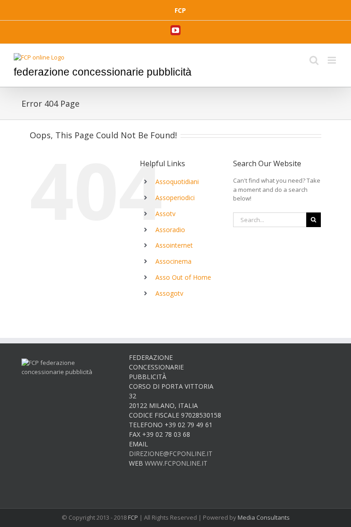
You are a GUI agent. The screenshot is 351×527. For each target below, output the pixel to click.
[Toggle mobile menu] (332, 60)
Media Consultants (264, 517)
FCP (133, 517)
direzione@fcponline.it (171, 453)
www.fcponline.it (176, 463)
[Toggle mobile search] (314, 60)
